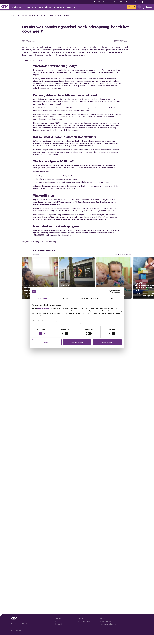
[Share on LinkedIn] (39, 60)
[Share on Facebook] (36, 60)
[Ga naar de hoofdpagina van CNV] (4, 6)
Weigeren (46, 342)
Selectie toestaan (77, 342)
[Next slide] (38, 254)
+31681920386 (38, 235)
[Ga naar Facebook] (12, 623)
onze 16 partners (43, 308)
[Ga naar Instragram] (19, 623)
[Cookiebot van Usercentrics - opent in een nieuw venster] (113, 291)
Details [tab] (65, 298)
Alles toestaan (107, 342)
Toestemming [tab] (42, 298)
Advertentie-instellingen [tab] (89, 298)
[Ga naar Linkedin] (27, 623)
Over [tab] (112, 298)
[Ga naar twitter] (16, 623)
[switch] (65, 333)
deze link (67, 235)
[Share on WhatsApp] (41, 60)
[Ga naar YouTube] (23, 623)
